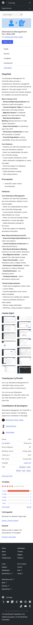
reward (28, 470)
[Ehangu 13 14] (29, 359)
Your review (6, 507)
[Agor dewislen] (30, 2)
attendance (22, 467)
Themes (20, 551)
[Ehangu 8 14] (29, 319)
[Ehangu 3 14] (13, 335)
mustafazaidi (10, 432)
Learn (4, 564)
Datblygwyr (6, 570)
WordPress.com (8, 579)
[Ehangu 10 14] (29, 332)
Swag (20, 573)
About (4, 548)
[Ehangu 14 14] (29, 368)
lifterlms (18, 470)
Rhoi (19, 570)
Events (19, 567)
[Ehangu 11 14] (29, 341)
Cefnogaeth (8, 68)
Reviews (6, 54)
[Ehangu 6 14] (13, 360)
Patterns (20, 558)
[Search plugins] (21, 14)
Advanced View (7, 476)
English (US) (27, 463)
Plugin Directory (7, 8)
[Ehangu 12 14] (29, 350)
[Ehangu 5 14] (13, 351)
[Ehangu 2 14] (13, 327)
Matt (4, 583)
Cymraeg (9, 597)
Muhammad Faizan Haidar (14, 37)
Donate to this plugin (9, 537)
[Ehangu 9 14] (29, 324)
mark (23, 470)
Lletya (4, 555)
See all (29, 507)
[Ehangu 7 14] (13, 368)
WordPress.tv (7, 573)
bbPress (5, 586)
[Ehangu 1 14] (13, 319)
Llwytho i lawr (7, 42)
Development (8, 63)
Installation (7, 58)
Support (4, 567)
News (4, 551)
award (28, 467)
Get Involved (21, 564)
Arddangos (21, 548)
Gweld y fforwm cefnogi (10, 520)
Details (6, 49)
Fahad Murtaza (11, 426)
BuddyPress (7, 589)
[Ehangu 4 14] (13, 343)
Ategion (19, 555)
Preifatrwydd (6, 558)
